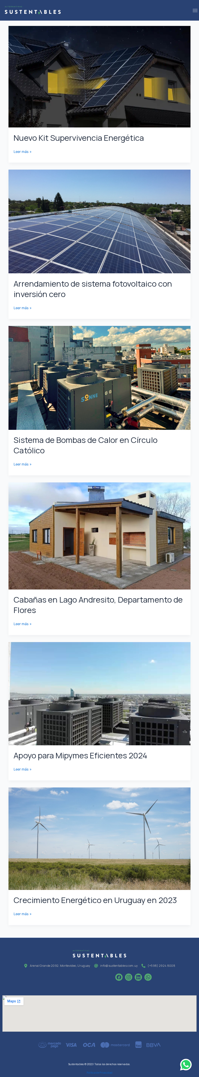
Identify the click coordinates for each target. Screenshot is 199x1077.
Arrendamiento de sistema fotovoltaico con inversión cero (93, 288)
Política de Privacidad (100, 1072)
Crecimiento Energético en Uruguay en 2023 (95, 900)
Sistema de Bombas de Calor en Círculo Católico (85, 445)
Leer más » (23, 151)
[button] (195, 10)
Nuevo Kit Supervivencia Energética (79, 137)
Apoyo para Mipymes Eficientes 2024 (80, 755)
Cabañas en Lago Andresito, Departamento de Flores (98, 604)
